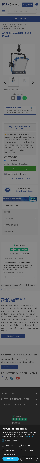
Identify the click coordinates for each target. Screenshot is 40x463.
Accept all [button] (10, 459)
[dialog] (20, 444)
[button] (20, 454)
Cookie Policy (29, 436)
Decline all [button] (28, 459)
